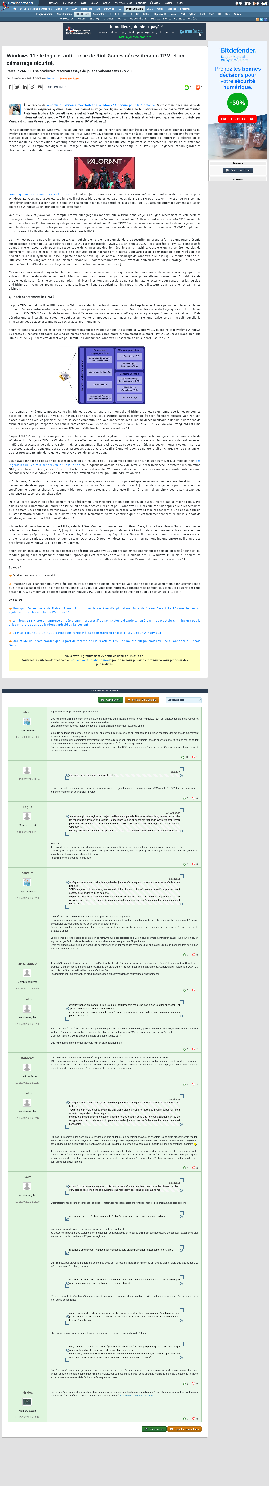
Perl (182, 14)
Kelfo (28, 999)
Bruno (50, 78)
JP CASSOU (27, 963)
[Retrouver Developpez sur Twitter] (261, 19)
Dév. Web (109, 9)
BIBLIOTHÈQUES (138, 19)
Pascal (173, 14)
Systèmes (185, 9)
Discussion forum (239, 170)
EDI (120, 9)
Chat (106, 3)
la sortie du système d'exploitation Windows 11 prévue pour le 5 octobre (100, 105)
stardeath (27, 1058)
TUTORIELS (108, 19)
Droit (168, 3)
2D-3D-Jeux (82, 14)
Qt (219, 14)
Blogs (94, 3)
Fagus (27, 807)
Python (192, 14)
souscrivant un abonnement (91, 660)
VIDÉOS (192, 19)
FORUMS (82, 19)
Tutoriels (69, 3)
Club (179, 3)
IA (67, 9)
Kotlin (146, 14)
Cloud (59, 9)
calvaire (27, 712)
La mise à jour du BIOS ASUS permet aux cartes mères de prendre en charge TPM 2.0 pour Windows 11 (87, 633)
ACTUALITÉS (67, 19)
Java (98, 9)
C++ (117, 14)
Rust (202, 14)
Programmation (134, 9)
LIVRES (167, 19)
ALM (74, 9)
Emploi (141, 3)
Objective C (159, 14)
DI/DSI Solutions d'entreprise (36, 9)
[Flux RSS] (257, 19)
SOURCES (179, 19)
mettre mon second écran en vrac (138, 1395)
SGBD (150, 9)
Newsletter (123, 3)
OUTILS (122, 19)
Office (160, 9)
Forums (52, 3)
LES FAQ (94, 19)
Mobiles (172, 9)
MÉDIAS (155, 19)
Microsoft (86, 9)
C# (124, 14)
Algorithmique (64, 14)
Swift (211, 14)
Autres (237, 14)
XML (227, 14)
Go (137, 14)
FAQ (83, 3)
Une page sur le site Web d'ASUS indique (39, 195)
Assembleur (99, 14)
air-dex (27, 1392)
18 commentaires (70, 78)
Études (155, 3)
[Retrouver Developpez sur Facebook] (265, 19)
